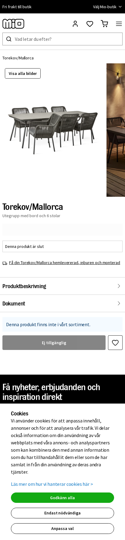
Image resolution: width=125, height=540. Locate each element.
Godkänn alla (62, 497)
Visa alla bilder (23, 73)
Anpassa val (62, 528)
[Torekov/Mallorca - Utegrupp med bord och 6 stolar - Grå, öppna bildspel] (53, 130)
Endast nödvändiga (62, 513)
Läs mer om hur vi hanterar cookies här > (52, 484)
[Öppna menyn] (119, 24)
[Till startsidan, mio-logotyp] (13, 24)
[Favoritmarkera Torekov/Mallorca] (115, 342)
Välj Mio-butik (105, 6)
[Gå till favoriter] (90, 24)
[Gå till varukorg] (104, 24)
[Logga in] (75, 24)
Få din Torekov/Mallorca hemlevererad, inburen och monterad (64, 262)
